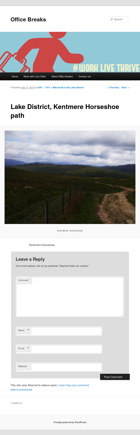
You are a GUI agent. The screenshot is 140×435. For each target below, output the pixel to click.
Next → (125, 87)
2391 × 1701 (43, 87)
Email (23, 348)
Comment (24, 280)
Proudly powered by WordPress (70, 422)
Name (23, 330)
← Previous (113, 87)
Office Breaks (28, 19)
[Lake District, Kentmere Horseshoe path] (70, 177)
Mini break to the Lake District (68, 87)
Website (22, 366)
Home (15, 76)
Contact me (85, 76)
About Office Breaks (62, 76)
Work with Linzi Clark (35, 76)
